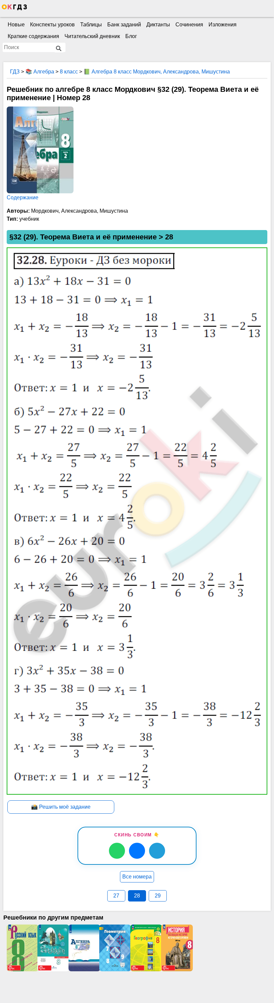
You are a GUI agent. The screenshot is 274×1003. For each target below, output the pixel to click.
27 (116, 895)
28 (137, 895)
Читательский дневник (92, 36)
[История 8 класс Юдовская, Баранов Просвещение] (176, 948)
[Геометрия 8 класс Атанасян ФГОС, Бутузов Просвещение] (114, 948)
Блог (131, 36)
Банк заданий (124, 24)
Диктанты (158, 24)
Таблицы (91, 24)
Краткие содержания (33, 36)
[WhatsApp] (117, 851)
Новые (16, 24)
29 (158, 895)
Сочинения (189, 24)
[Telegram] (157, 851)
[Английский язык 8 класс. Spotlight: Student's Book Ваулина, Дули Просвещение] (52, 948)
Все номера (137, 876)
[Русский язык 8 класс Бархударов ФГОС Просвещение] (22, 948)
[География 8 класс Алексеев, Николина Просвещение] (145, 948)
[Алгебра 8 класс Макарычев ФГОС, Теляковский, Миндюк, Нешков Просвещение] (83, 948)
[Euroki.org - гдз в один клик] (14, 8)
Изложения (223, 24)
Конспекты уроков (52, 24)
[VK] (137, 851)
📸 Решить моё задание (61, 807)
